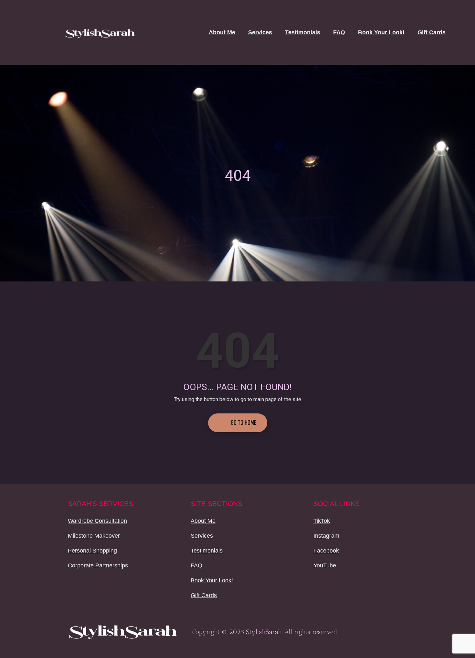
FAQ (339, 32)
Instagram (326, 535)
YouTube (324, 565)
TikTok (321, 521)
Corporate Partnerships (98, 565)
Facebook (326, 550)
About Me (222, 32)
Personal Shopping (92, 550)
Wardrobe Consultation (97, 521)
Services (260, 32)
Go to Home (242, 422)
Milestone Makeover (94, 535)
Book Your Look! (381, 32)
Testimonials (302, 32)
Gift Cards (431, 32)
